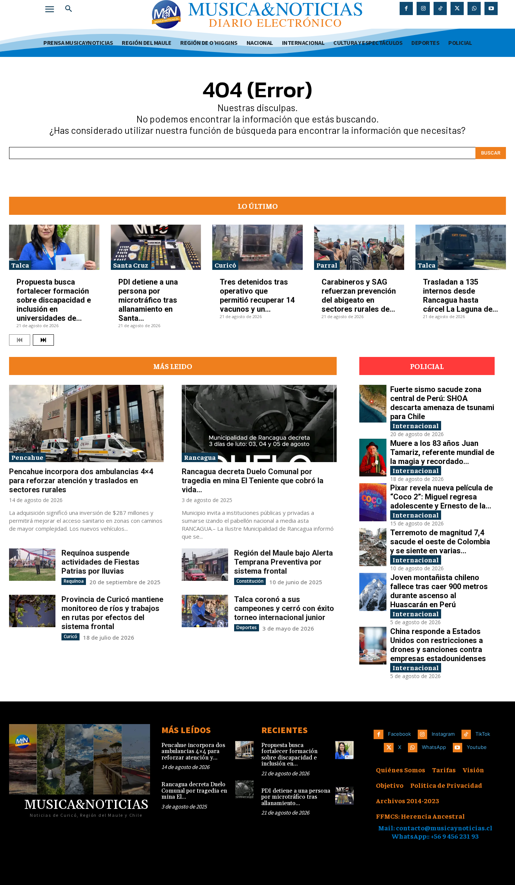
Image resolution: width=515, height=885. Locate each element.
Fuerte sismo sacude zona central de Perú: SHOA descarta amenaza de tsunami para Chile (442, 403)
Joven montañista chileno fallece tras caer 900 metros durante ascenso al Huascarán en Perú (439, 591)
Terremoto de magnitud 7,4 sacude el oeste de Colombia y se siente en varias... (440, 541)
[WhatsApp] (474, 8)
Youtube (477, 747)
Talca (20, 264)
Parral (326, 264)
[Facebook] (406, 8)
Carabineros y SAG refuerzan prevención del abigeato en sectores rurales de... (359, 295)
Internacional (415, 425)
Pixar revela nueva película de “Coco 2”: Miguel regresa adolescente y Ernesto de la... (441, 496)
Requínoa (74, 581)
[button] (69, 9)
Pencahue (27, 457)
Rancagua (200, 457)
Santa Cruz (130, 264)
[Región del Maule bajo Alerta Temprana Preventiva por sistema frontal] (205, 564)
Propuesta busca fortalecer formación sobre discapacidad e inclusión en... (289, 755)
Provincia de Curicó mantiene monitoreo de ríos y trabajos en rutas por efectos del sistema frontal (112, 613)
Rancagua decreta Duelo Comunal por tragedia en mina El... (194, 791)
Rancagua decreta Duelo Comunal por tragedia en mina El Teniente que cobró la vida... (252, 480)
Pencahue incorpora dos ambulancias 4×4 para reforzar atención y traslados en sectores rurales (81, 480)
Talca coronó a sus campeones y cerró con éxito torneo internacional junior (284, 608)
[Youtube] (491, 8)
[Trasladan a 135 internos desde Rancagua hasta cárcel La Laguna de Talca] (460, 247)
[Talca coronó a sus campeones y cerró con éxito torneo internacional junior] (205, 611)
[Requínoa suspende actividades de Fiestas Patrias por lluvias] (32, 564)
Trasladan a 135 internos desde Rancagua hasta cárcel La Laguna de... (460, 295)
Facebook (399, 734)
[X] (457, 8)
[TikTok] (440, 8)
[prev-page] (19, 340)
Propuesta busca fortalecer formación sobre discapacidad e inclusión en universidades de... (54, 300)
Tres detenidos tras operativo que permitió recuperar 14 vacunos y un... (257, 295)
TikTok (482, 734)
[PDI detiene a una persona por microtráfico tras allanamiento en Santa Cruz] (156, 247)
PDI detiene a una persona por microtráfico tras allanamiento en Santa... (148, 300)
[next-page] (43, 340)
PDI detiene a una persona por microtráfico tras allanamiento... (295, 797)
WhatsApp (434, 747)
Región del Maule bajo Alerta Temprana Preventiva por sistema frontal (283, 562)
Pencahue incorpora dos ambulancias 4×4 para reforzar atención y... (193, 751)
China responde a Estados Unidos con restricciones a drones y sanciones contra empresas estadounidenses (438, 645)
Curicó (225, 264)
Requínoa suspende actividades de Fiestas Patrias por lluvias (100, 562)
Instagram (443, 734)
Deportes (246, 627)
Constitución (250, 581)
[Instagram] (423, 8)
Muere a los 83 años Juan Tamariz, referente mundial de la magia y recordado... (442, 452)
